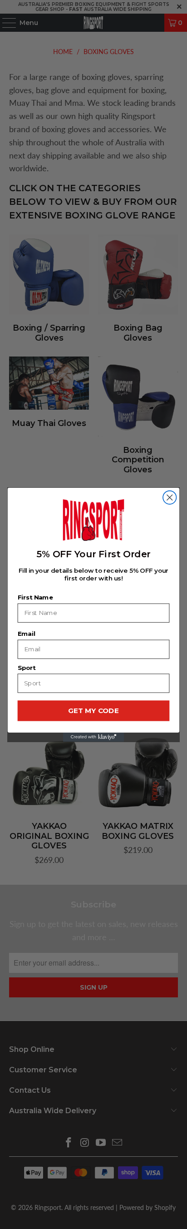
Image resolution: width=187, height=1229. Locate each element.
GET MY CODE (93, 710)
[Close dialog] (169, 497)
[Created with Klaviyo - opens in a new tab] (93, 736)
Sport (27, 667)
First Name (35, 597)
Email (27, 633)
